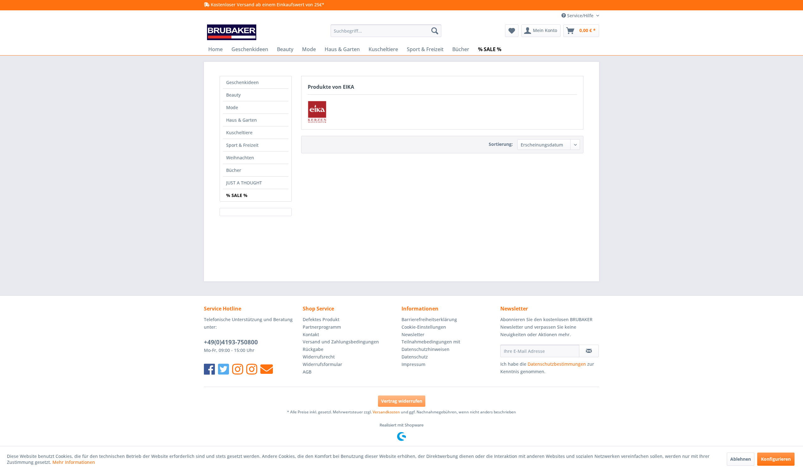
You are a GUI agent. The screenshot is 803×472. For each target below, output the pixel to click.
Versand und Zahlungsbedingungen (341, 342)
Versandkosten (386, 412)
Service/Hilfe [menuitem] (580, 16)
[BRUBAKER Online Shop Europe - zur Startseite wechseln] (231, 32)
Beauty (233, 95)
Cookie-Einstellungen (424, 327)
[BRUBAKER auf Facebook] (209, 369)
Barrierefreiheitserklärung (429, 319)
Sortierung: (501, 144)
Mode (232, 107)
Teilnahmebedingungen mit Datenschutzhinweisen (431, 345)
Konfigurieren (776, 459)
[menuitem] (386, 30)
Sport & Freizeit (242, 145)
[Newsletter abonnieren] (589, 351)
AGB (307, 372)
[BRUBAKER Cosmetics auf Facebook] (251, 369)
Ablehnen (740, 459)
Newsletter (413, 334)
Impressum (413, 364)
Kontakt (311, 334)
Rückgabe (313, 349)
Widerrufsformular (322, 364)
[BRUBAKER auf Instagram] (237, 369)
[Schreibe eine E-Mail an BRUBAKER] (266, 369)
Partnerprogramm (322, 327)
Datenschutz (415, 357)
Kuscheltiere (239, 132)
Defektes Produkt (321, 319)
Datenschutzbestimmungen (557, 364)
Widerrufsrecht (319, 357)
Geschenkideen (242, 82)
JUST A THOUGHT (244, 183)
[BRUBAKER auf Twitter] (223, 369)
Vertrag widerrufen (401, 401)
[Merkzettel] (511, 30)
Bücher (233, 170)
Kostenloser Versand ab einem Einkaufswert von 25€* (267, 5)
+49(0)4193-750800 (231, 342)
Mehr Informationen (73, 462)
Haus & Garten (241, 120)
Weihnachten (240, 158)
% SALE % (236, 195)
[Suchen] (434, 30)
